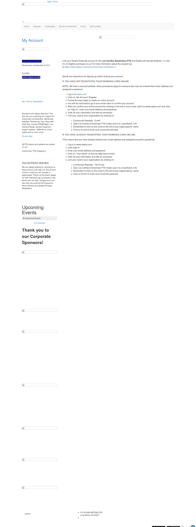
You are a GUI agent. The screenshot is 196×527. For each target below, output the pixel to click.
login (49, 1)
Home (26, 26)
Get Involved (95, 26)
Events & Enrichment (68, 26)
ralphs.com (81, 94)
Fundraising (50, 26)
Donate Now (27, 136)
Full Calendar (39, 223)
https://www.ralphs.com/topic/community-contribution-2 (90, 66)
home (55, 1)
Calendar (37, 26)
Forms (83, 26)
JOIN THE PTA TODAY (32, 61)
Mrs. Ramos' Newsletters (32, 101)
